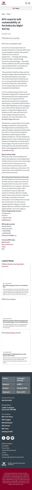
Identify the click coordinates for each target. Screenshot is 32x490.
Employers (6, 392)
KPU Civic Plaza (7, 417)
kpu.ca (23, 209)
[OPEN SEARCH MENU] (26, 3)
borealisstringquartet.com (10, 119)
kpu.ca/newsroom (7, 244)
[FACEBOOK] (3, 438)
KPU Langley (6, 420)
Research (6, 384)
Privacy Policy (5, 448)
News (8, 14)
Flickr (3, 247)
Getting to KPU (7, 432)
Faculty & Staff (22, 388)
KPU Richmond (7, 423)
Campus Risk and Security (9, 450)
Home (3, 14)
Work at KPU (21, 392)
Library (5, 378)
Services (5, 388)
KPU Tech (5, 429)
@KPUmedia (6, 242)
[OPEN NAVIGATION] (29, 3)
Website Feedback (7, 443)
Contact (4, 452)
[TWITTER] (8, 438)
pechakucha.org (8, 150)
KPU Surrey (6, 426)
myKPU (19, 384)
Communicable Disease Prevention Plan (13, 457)
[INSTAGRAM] (12, 438)
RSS (3, 249)
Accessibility (5, 446)
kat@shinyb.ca (6, 220)
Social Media (5, 455)
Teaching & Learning (21, 379)
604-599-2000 (7, 400)
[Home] (11, 3)
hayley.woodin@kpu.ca (9, 235)
